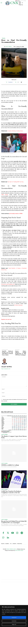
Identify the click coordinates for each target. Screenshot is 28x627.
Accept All (14, 617)
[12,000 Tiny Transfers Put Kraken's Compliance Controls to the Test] (14, 479)
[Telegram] (22, 533)
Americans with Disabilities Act (8, 284)
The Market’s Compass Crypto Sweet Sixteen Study (14, 436)
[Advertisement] (14, 20)
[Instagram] (17, 533)
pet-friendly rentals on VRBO (15, 213)
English (18, 0)
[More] (21, 82)
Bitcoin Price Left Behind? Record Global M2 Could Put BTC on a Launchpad (14, 521)
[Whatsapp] (3, 538)
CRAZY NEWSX (8, 46)
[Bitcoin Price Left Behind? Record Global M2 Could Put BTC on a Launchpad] (14, 509)
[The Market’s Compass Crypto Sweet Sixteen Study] (14, 424)
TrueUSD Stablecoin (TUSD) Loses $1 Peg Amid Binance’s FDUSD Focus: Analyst (7, 352)
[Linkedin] (8, 538)
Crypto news (4, 434)
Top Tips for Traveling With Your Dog (15, 181)
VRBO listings (4, 194)
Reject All (14, 624)
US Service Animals (18, 305)
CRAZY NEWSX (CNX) (11, 549)
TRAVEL (3, 38)
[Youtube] (13, 533)
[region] (14, 616)
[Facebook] (3, 533)
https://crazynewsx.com (5, 368)
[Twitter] (8, 533)
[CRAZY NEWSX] (4, 361)
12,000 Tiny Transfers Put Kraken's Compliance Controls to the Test (11, 491)
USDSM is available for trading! (10, 465)
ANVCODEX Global (19, 550)
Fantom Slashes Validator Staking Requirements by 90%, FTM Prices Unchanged (20, 352)
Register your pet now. (6, 319)
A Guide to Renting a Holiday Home (15, 130)
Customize (14, 620)
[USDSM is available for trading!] (14, 453)
